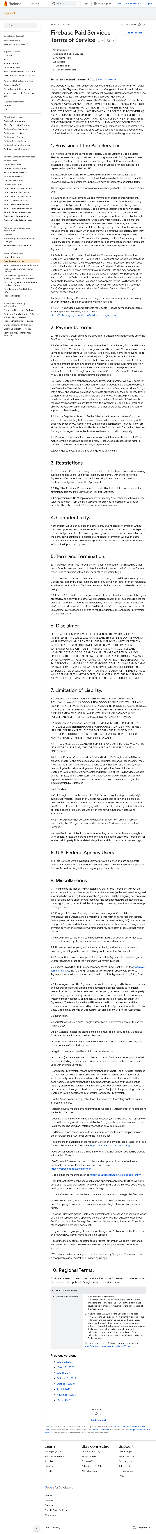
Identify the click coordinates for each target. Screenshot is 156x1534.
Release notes (125, 1466)
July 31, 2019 (64, 1372)
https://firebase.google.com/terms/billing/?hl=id (108, 1346)
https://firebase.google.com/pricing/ (110, 1145)
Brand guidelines (127, 1471)
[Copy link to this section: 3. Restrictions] (86, 463)
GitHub (48, 1471)
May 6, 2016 (63, 1400)
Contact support (127, 1451)
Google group (125, 1461)
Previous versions (107, 79)
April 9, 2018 (63, 1389)
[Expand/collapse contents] (69, 50)
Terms (47, 1527)
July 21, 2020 (64, 1361)
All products (50, 1515)
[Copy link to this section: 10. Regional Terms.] (97, 1270)
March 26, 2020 (65, 1367)
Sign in (149, 3)
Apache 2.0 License (100, 1429)
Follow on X (87, 1461)
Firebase (55, 24)
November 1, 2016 (67, 1394)
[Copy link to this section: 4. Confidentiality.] (93, 518)
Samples (49, 1461)
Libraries (49, 1466)
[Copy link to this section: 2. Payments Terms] (95, 328)
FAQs (121, 1476)
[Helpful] (139, 24)
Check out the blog (91, 1451)
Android (49, 1495)
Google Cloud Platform (56, 1510)
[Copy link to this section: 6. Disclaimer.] (83, 626)
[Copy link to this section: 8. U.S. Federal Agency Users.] (118, 853)
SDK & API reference (54, 1456)
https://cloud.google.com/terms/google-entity (115, 1174)
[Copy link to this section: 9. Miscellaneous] (90, 881)
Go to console (133, 3)
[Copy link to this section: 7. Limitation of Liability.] (105, 691)
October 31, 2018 (66, 1378)
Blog (119, 3)
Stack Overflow (126, 1456)
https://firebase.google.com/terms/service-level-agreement (84, 315)
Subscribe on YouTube (92, 1466)
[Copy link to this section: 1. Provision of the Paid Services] (123, 146)
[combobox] (66, 3)
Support (9, 13)
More (34, 3)
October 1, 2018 (66, 1383)
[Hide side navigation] (37, 1528)
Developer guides (53, 1451)
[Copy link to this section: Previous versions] (79, 1356)
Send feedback (134, 32)
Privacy (56, 1527)
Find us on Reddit (90, 1456)
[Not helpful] (144, 24)
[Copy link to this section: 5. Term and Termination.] (109, 557)
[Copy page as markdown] (108, 40)
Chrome (49, 1500)
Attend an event (90, 1471)
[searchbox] (20, 25)
